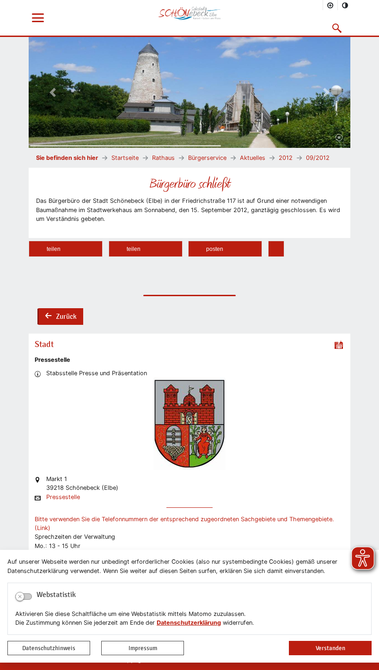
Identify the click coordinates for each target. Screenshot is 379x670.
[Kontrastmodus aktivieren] (345, 5)
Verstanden (330, 648)
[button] (337, 28)
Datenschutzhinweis (48, 648)
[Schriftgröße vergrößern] (330, 5)
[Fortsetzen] (339, 138)
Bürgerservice (207, 157)
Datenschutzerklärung (189, 622)
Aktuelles (252, 157)
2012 (286, 157)
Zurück (60, 317)
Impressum (142, 648)
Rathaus (163, 157)
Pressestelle (63, 497)
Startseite (125, 157)
